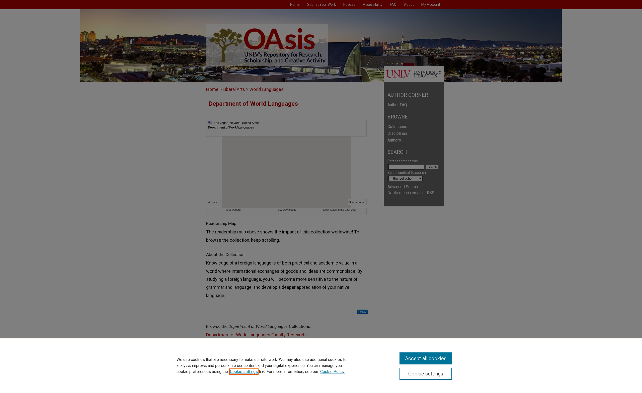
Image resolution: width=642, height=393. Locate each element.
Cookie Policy (332, 371)
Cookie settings (244, 371)
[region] (321, 365)
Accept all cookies (425, 358)
